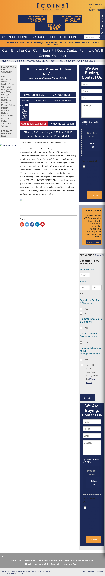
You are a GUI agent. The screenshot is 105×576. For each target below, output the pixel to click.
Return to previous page (6, 133)
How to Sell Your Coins (50, 560)
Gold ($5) (5, 97)
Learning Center (38, 37)
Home (5, 60)
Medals (4, 102)
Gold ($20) (6, 92)
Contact (73, 37)
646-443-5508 (80, 42)
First (82, 293)
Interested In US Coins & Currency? (91, 320)
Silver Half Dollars (5, 119)
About (12, 37)
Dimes (4, 81)
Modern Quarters (5, 109)
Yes (86, 309)
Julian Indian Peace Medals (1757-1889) (33, 60)
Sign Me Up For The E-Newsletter (90, 302)
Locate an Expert (70, 564)
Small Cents (6, 123)
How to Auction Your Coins (79, 560)
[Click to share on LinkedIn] (37, 224)
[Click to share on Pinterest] (42, 224)
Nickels (4, 112)
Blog (52, 37)
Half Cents (6, 99)
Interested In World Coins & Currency (89, 335)
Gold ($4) (5, 94)
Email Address (88, 269)
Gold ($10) (6, 86)
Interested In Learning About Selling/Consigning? (90, 350)
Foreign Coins (7, 84)
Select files (92, 145)
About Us (16, 560)
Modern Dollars (8, 105)
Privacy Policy (17, 573)
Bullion (4, 76)
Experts (62, 37)
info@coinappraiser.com (49, 42)
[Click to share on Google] (22, 224)
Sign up (99, 4)
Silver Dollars (7, 115)
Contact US (30, 560)
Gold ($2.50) (6, 89)
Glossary (23, 37)
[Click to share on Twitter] (27, 224)
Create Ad (99, 254)
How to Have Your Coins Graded (42, 564)
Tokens (4, 126)
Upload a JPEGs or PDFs (90, 123)
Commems (6, 78)
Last (94, 293)
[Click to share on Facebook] (32, 224)
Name (84, 281)
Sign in (92, 4)
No (86, 313)
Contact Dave (93, 242)
